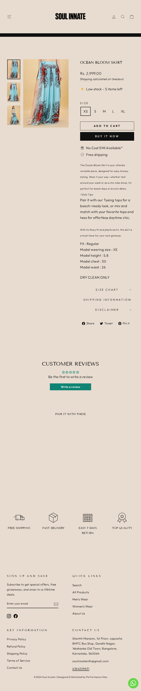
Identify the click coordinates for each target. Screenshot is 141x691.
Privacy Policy (16, 639)
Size (84, 103)
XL (123, 111)
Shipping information (107, 299)
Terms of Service (18, 660)
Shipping (86, 79)
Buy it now (107, 136)
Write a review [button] (70, 387)
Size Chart (107, 289)
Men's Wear (80, 599)
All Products (80, 592)
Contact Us (14, 667)
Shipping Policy (17, 653)
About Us (78, 613)
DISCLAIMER (107, 309)
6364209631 (80, 668)
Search (77, 585)
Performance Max (96, 677)
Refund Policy (16, 646)
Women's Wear (82, 606)
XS (85, 111)
